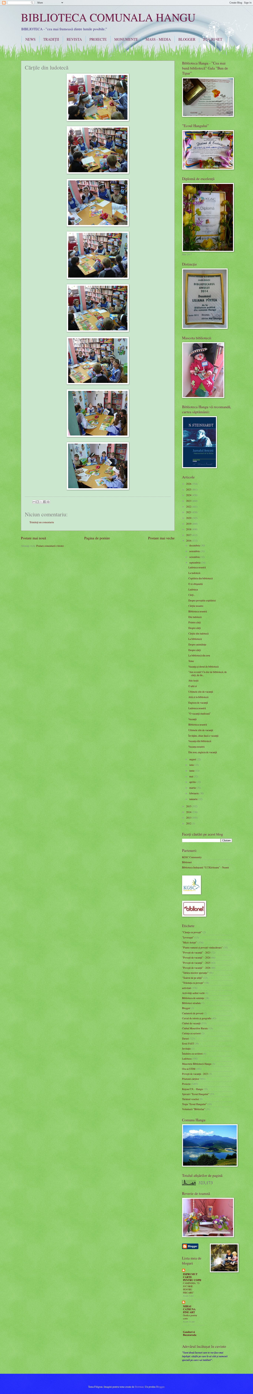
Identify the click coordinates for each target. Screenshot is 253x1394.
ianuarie (193, 799)
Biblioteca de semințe (193, 998)
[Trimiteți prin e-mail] (34, 502)
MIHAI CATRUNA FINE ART (189, 1309)
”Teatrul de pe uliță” (192, 977)
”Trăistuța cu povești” (193, 983)
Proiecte (186, 1084)
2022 (189, 506)
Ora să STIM (188, 1069)
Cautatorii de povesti (192, 1013)
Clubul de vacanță (191, 1023)
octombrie (194, 557)
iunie (192, 770)
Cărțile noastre (195, 606)
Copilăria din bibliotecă (200, 578)
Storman (139, 1386)
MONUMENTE (126, 39)
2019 (189, 523)
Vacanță (192, 719)
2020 (189, 518)
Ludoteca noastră (197, 567)
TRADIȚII (51, 39)
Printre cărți (194, 622)
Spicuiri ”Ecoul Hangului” (195, 1094)
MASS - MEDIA (158, 39)
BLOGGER (186, 39)
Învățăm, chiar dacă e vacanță (203, 735)
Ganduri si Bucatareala (189, 1333)
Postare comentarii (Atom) (50, 546)
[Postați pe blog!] (37, 502)
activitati (186, 988)
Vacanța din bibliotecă (199, 741)
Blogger (186, 1008)
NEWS (30, 39)
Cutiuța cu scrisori (191, 1033)
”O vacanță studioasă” (199, 713)
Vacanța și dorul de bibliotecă (203, 666)
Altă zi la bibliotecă (198, 697)
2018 (189, 529)
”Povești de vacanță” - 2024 (196, 957)
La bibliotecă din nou (199, 655)
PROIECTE (98, 39)
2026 (189, 483)
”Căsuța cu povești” (192, 932)
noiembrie (194, 551)
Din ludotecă (195, 617)
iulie (191, 765)
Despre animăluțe (197, 644)
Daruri (185, 1038)
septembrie (195, 562)
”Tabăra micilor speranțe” (195, 972)
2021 (189, 512)
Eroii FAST (188, 1043)
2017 (189, 535)
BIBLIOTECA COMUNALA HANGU (108, 17)
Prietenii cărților (190, 1079)
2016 (189, 540)
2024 (189, 495)
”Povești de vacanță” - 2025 (196, 962)
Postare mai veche (161, 538)
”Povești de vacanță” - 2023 (196, 952)
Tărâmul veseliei (190, 1099)
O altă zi (192, 686)
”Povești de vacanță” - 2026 (196, 967)
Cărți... (191, 595)
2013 (189, 817)
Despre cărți (194, 628)
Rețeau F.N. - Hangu (192, 1089)
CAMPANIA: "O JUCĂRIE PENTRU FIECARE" (191, 1287)
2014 (189, 812)
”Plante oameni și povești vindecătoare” (202, 947)
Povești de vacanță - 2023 (195, 1074)
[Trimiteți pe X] (41, 502)
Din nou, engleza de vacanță (202, 752)
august (193, 759)
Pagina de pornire (97, 538)
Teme (191, 661)
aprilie (193, 782)
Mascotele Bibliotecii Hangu (196, 1064)
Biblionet (187, 862)
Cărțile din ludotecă (198, 633)
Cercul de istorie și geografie (196, 1018)
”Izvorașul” (188, 937)
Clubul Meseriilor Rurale (195, 1028)
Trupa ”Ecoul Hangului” (194, 1104)
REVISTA (74, 39)
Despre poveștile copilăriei (202, 600)
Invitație (186, 1048)
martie (193, 787)
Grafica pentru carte (190, 1317)
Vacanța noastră (196, 746)
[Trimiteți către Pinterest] (48, 502)
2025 (189, 489)
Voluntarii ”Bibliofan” (193, 1109)
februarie (194, 793)
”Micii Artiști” (189, 942)
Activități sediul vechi (193, 993)
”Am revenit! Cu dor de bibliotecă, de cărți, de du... (207, 673)
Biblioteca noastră (197, 611)
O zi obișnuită (195, 584)
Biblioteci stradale (191, 1003)
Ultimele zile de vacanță (200, 691)
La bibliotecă (195, 639)
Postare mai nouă (33, 538)
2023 (189, 501)
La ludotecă (194, 573)
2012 (189, 823)
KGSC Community (192, 857)
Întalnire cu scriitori (192, 1053)
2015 (189, 806)
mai (191, 776)
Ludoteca (193, 589)
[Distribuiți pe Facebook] (44, 502)
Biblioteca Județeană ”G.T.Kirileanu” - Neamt (205, 867)
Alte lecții (193, 680)
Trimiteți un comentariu (41, 522)
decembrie (195, 545)
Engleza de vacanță (198, 702)
